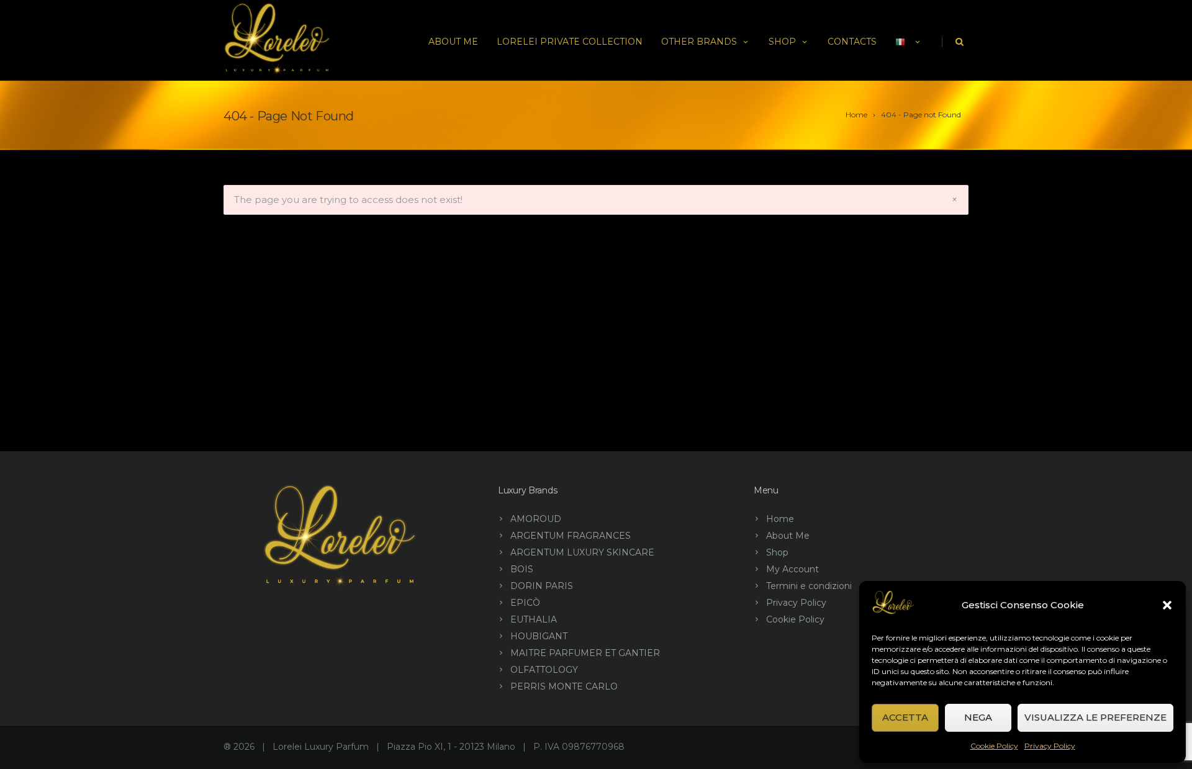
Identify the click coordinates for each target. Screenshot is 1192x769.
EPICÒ (525, 602)
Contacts (852, 41)
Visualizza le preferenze (1095, 717)
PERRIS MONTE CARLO (564, 686)
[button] (1167, 605)
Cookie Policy (994, 745)
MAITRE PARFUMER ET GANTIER (585, 653)
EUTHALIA (533, 619)
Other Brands (699, 41)
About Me (453, 41)
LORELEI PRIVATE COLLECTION (570, 41)
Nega (978, 717)
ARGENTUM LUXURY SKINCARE (582, 552)
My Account (792, 569)
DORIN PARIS (541, 585)
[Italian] (908, 40)
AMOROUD (535, 518)
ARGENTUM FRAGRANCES (570, 535)
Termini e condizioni (809, 585)
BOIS (521, 569)
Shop (782, 41)
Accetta (905, 717)
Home (780, 518)
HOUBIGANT (538, 636)
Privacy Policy (1049, 745)
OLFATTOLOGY (544, 669)
